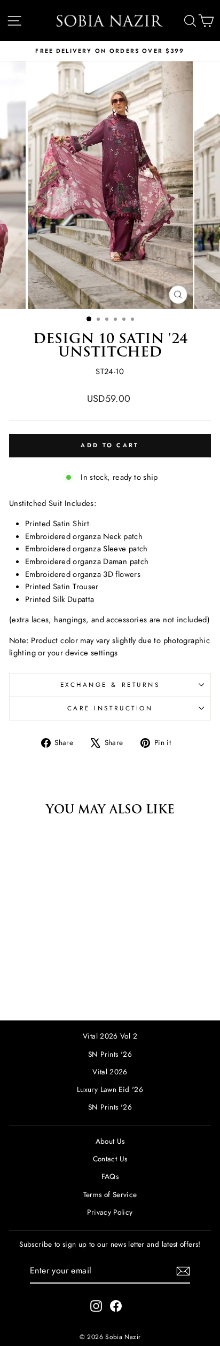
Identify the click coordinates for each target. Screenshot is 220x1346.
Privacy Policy (109, 1212)
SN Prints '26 (110, 1054)
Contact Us (110, 1158)
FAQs (110, 1176)
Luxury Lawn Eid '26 (110, 1089)
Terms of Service (110, 1194)
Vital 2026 (110, 1071)
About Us (110, 1141)
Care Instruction (110, 707)
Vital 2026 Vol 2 (110, 1036)
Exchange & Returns (110, 684)
